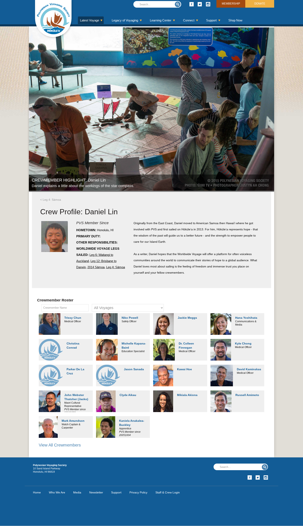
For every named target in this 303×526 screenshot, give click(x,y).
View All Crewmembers (60, 445)
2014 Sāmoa (96, 267)
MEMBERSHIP (231, 3)
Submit (178, 4)
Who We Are (57, 492)
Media (77, 492)
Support (211, 20)
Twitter (200, 4)
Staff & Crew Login (167, 492)
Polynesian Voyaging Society (53, 18)
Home (37, 492)
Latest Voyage (89, 20)
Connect (188, 20)
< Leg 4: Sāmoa (50, 199)
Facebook (191, 4)
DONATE (259, 3)
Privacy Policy (138, 492)
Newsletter (96, 492)
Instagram (208, 4)
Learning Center (160, 20)
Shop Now (235, 20)
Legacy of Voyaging (125, 20)
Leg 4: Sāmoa (115, 267)
